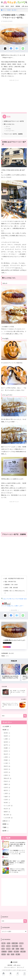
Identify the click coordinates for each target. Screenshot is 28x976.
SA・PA (3, 943)
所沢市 (7, 751)
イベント (21, 943)
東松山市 (7, 778)
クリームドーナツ (10, 130)
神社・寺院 (23, 951)
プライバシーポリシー (10, 967)
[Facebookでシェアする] (11, 48)
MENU (24, 974)
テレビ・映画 (15, 946)
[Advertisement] (14, 96)
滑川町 (7, 733)
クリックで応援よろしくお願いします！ (12, 605)
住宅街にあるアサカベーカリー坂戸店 (14, 121)
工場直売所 (4, 951)
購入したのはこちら (9, 124)
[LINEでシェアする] (23, 48)
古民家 (17, 948)
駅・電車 (18, 954)
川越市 (7, 796)
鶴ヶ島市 (11, 653)
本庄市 (7, 772)
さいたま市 (8, 805)
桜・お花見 (16, 951)
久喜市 (7, 799)
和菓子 (22, 948)
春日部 (7, 742)
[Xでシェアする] (5, 48)
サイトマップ (20, 967)
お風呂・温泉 (15, 943)
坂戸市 (7, 745)
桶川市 (7, 790)
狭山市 (7, 754)
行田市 (2, 6)
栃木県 (5, 830)
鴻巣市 (7, 784)
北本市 (7, 787)
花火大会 (3, 954)
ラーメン (8, 948)
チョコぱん (8, 128)
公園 (13, 948)
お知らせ (6, 821)
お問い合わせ (16, 965)
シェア (10, 974)
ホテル (3, 948)
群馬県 (5, 824)
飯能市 (7, 811)
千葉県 (5, 827)
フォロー (17, 974)
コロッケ (8, 126)
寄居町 (7, 760)
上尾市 (7, 793)
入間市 (7, 757)
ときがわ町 (8, 817)
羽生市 (7, 781)
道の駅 (12, 954)
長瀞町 (7, 748)
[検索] (25, 716)
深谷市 (12, 6)
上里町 (7, 739)
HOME (15, 962)
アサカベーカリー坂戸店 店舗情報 (13, 134)
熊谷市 (7, 6)
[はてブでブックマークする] (17, 48)
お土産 (8, 943)
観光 (8, 954)
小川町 (7, 763)
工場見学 (10, 951)
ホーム (3, 974)
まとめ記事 (7, 726)
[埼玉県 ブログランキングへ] (6, 603)
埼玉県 (6, 729)
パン (8, 656)
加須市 (7, 736)
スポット (8, 946)
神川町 (7, 802)
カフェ (3, 946)
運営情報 (18, 6)
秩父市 (7, 808)
